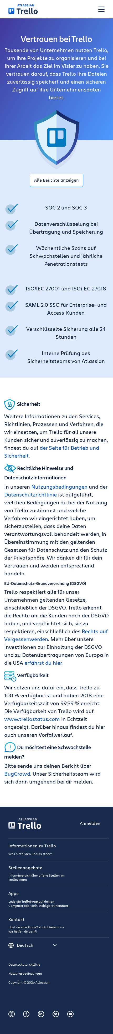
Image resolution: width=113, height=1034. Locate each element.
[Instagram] (11, 1014)
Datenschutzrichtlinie (30, 494)
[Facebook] (26, 1014)
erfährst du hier (42, 662)
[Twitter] (56, 1014)
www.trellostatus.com (32, 719)
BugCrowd (17, 773)
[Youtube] (70, 1014)
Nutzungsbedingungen (59, 486)
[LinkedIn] (41, 1014)
